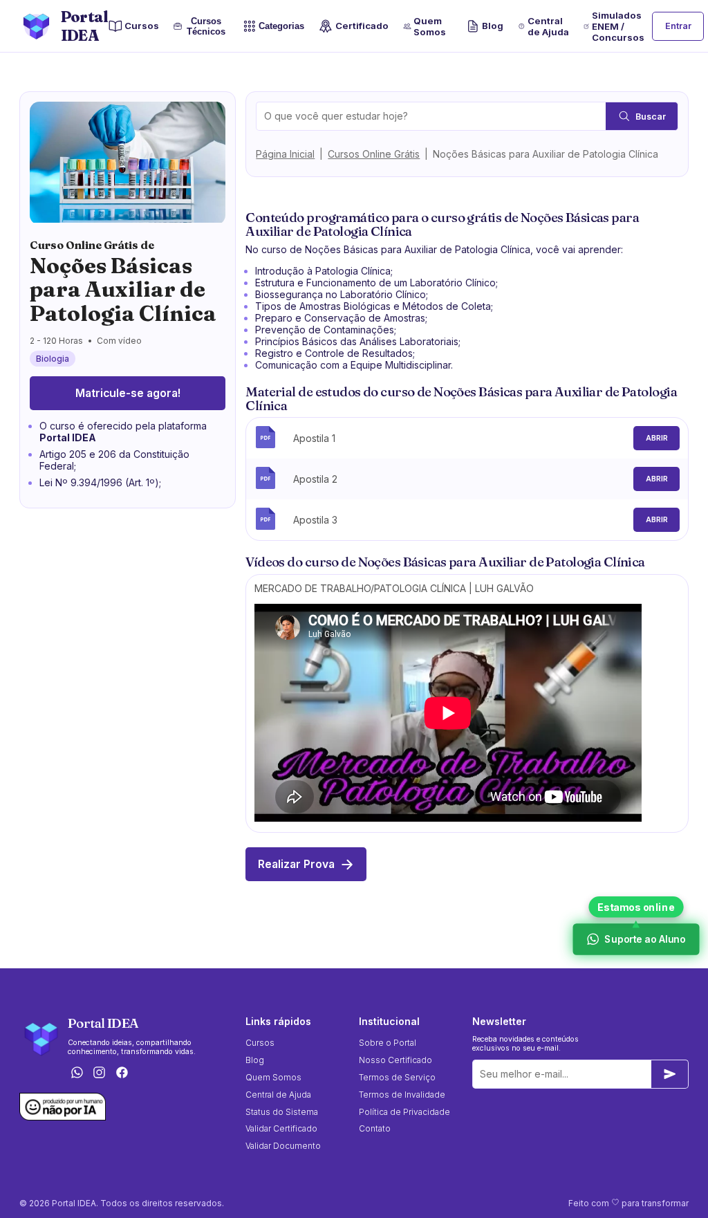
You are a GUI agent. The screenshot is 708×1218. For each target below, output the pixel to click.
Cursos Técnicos (204, 26)
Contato (375, 1128)
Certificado (361, 25)
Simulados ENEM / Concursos (618, 26)
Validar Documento (283, 1146)
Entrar (678, 26)
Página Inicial (285, 154)
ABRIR (657, 438)
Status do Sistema (281, 1112)
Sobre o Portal (387, 1042)
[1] (670, 1074)
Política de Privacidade (404, 1112)
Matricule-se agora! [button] (127, 393)
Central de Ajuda (548, 26)
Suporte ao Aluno (643, 939)
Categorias (281, 27)
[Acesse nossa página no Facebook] (122, 1073)
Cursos (141, 25)
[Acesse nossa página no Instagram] (100, 1073)
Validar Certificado (281, 1128)
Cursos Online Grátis (374, 154)
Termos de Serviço (397, 1077)
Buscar (650, 116)
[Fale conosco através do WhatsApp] (77, 1073)
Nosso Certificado (395, 1060)
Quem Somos (429, 26)
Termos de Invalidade (402, 1094)
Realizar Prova (296, 864)
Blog (492, 25)
